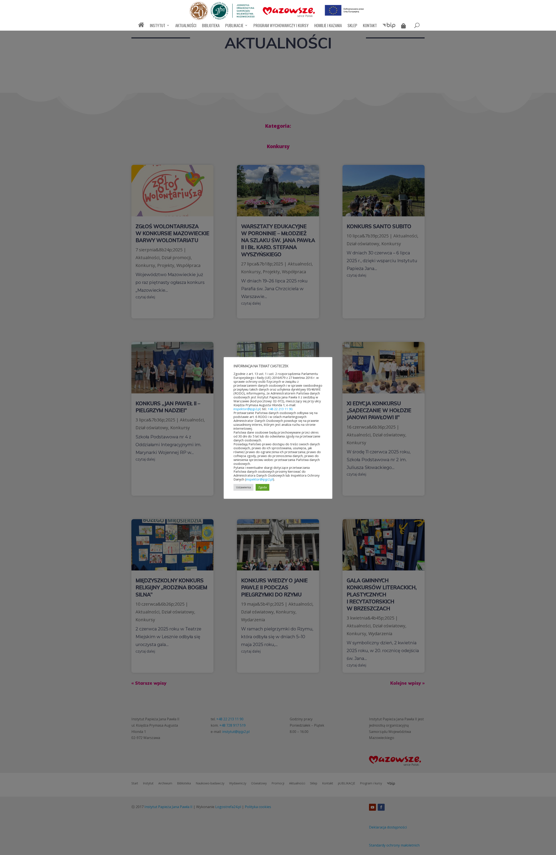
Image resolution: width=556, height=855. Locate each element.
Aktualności (185, 26)
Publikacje (234, 26)
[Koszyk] (404, 26)
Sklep (352, 26)
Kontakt (370, 26)
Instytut (157, 26)
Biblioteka (211, 26)
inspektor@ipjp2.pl (246, 409)
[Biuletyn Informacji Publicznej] (388, 27)
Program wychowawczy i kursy (281, 26)
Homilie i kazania (328, 26)
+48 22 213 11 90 (280, 409)
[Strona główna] (141, 27)
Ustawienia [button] (243, 487)
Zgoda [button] (262, 487)
